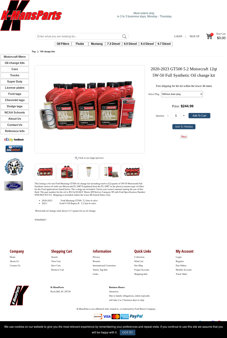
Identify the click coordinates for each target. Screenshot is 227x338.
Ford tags (14, 93)
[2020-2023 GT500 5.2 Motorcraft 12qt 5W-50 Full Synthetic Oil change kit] (90, 106)
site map (138, 265)
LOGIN (178, 36)
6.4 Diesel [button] (147, 43)
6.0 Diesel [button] (130, 43)
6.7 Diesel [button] (164, 43)
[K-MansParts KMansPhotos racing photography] (13, 166)
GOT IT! (127, 332)
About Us (14, 118)
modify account (184, 269)
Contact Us (14, 124)
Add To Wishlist (184, 126)
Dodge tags (15, 106)
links (95, 274)
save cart (55, 265)
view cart (56, 261)
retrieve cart (57, 269)
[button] (124, 36)
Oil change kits (15, 62)
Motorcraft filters (15, 56)
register (180, 261)
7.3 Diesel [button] (113, 43)
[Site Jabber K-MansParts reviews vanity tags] (14, 148)
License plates (14, 87)
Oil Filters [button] (63, 43)
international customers (104, 265)
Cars (15, 69)
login (179, 257)
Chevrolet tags (15, 100)
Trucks (14, 75)
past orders (181, 265)
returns (96, 261)
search (54, 257)
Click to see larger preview (91, 158)
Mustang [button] (97, 43)
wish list (138, 261)
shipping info (141, 274)
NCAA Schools (15, 112)
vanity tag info (100, 269)
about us (14, 261)
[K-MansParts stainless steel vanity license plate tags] (13, 185)
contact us (15, 265)
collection (139, 257)
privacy (96, 257)
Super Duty (14, 81)
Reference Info (15, 131)
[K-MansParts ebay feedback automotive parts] (14, 139)
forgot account (141, 269)
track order (181, 274)
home (12, 257)
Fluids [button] (80, 43)
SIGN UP (194, 36)
